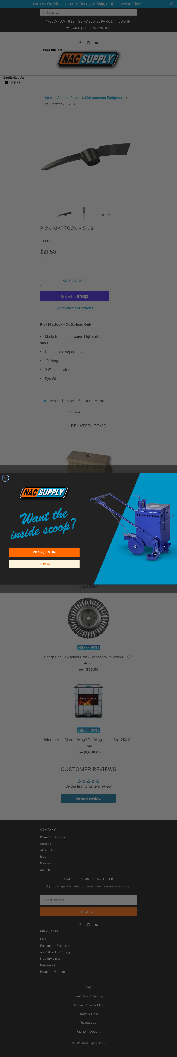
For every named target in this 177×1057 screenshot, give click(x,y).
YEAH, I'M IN (44, 552)
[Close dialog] (5, 478)
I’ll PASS (44, 563)
